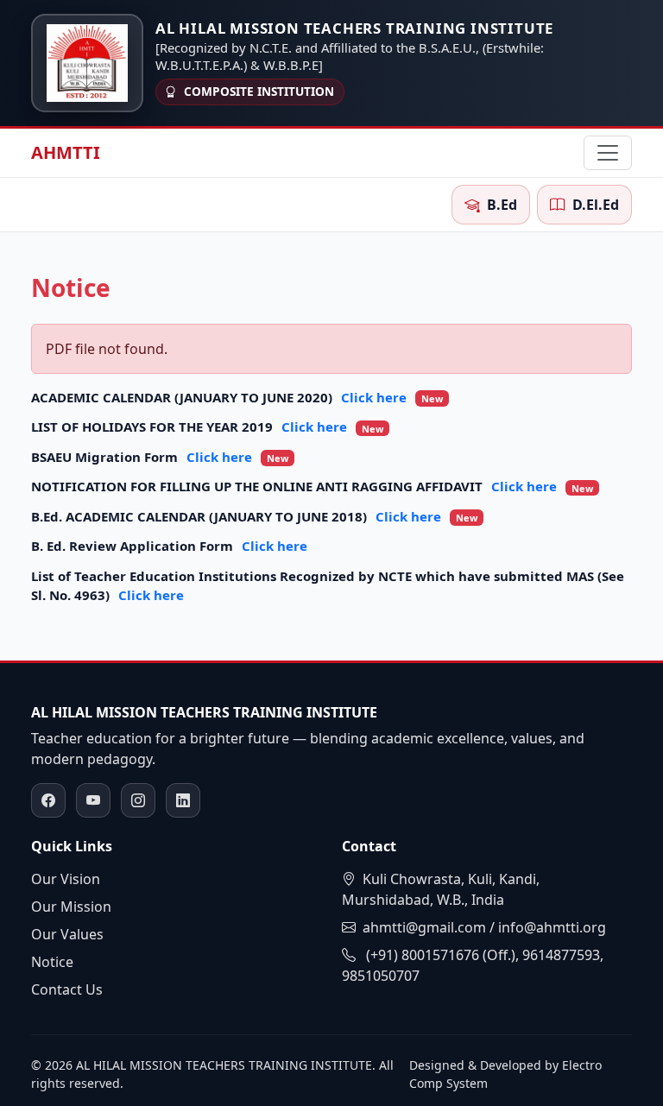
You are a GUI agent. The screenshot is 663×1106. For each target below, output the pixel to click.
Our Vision (65, 878)
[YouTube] (93, 800)
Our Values (67, 934)
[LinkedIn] (183, 800)
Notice (52, 961)
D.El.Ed (595, 204)
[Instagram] (138, 800)
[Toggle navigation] (608, 153)
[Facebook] (48, 800)
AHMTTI (65, 152)
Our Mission (71, 906)
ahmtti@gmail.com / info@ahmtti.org (484, 927)
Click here (392, 397)
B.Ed (502, 204)
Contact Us (67, 989)
